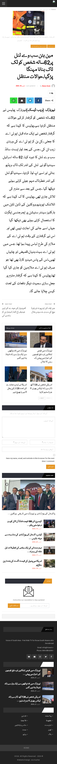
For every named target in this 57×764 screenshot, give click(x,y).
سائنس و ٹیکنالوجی (20, 725)
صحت (24, 730)
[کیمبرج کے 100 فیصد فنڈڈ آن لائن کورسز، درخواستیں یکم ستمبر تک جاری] (49, 524)
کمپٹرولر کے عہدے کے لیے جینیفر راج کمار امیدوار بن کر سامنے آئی (14, 312)
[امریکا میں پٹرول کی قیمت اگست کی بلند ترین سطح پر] (49, 563)
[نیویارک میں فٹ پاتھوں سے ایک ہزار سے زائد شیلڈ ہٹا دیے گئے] (16, 340)
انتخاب (48, 334)
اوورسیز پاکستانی (39, 46)
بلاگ (49, 734)
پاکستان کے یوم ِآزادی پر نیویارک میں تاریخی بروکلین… (31, 514)
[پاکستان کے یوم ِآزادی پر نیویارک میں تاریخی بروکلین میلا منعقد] (28, 495)
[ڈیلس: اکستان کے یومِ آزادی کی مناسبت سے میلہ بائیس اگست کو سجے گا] (49, 537)
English (48, 720)
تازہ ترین (23, 716)
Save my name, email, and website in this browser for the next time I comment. (30, 459)
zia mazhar (35, 760)
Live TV (23, 720)
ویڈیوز (24, 734)
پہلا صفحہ (48, 716)
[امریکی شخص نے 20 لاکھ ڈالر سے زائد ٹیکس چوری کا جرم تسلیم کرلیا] (41, 374)
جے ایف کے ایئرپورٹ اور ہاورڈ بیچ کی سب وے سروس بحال (43, 310)
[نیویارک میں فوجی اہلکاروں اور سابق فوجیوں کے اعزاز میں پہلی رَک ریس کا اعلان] (41, 340)
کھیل (49, 730)
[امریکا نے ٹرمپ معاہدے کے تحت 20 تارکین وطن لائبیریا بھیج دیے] (16, 374)
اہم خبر (51, 46)
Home (26, 748)
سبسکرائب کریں (14, 605)
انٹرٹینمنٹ (48, 725)
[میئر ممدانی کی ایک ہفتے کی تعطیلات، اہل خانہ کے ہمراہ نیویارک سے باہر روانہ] (49, 550)
